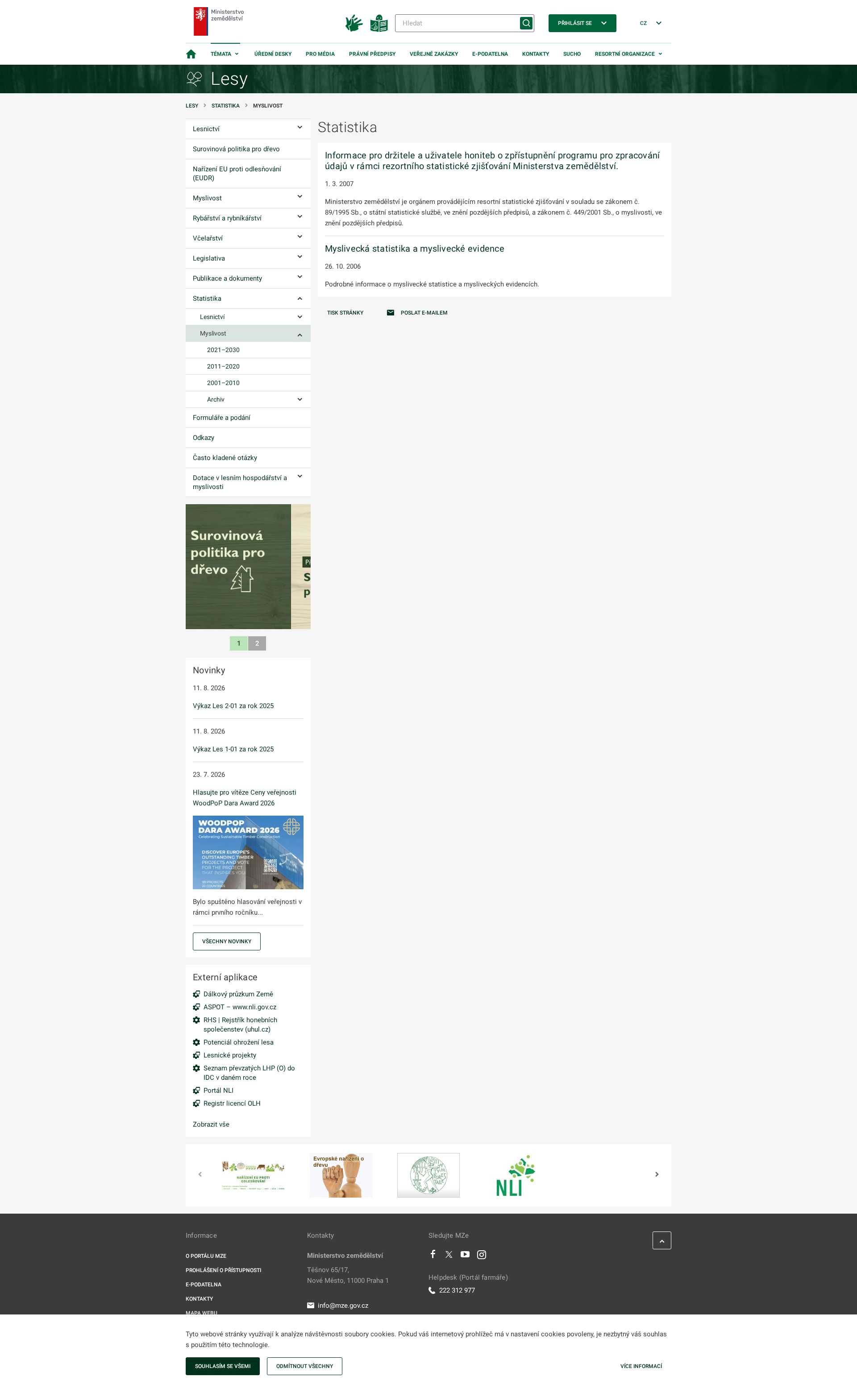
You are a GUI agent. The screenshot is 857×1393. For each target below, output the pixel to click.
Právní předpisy (372, 54)
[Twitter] (449, 1256)
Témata (221, 54)
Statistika (226, 106)
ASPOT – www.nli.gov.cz (240, 1007)
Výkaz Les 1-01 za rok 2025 (233, 749)
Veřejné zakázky (434, 54)
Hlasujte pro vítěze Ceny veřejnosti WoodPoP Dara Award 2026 (244, 797)
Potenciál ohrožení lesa (239, 1042)
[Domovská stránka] (191, 54)
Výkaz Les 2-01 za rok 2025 (233, 706)
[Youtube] (465, 1256)
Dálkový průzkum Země (238, 994)
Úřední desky (272, 54)
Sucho (572, 54)
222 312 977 (457, 1290)
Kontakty (535, 54)
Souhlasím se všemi (222, 1366)
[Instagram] (481, 1256)
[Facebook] (432, 1256)
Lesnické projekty (230, 1055)
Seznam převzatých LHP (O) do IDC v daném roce (249, 1073)
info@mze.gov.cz (343, 1306)
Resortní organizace (625, 54)
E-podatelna (490, 54)
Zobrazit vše (211, 1124)
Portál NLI (218, 1090)
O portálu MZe (206, 1256)
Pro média (320, 54)
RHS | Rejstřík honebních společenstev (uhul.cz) (240, 1024)
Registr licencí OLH (232, 1103)
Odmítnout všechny (304, 1366)
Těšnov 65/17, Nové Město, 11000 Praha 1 (348, 1275)
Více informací (641, 1366)
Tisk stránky (345, 313)
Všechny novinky (226, 941)
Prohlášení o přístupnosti (223, 1270)
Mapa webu (201, 1313)
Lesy (192, 106)
